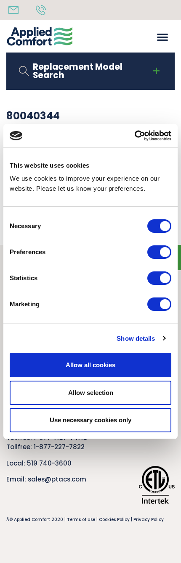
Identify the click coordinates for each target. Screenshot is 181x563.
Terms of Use (81, 519)
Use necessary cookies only (90, 420)
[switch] (159, 252)
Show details (136, 338)
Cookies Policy (114, 519)
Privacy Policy (148, 519)
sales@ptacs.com (57, 479)
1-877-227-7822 (59, 446)
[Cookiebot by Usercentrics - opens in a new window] (134, 135)
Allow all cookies (90, 364)
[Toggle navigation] (162, 36)
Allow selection (90, 392)
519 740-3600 (49, 463)
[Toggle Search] (156, 71)
